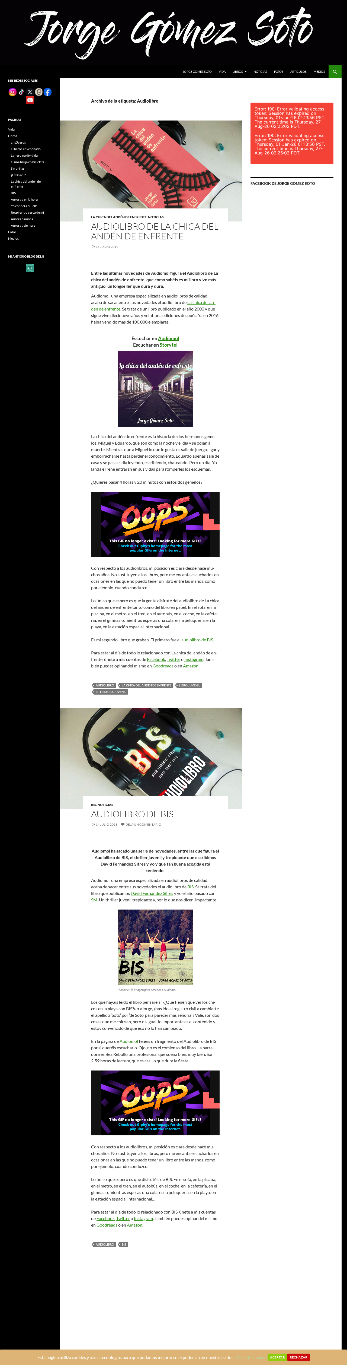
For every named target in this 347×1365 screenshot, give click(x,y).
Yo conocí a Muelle (24, 206)
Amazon (190, 665)
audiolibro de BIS (197, 639)
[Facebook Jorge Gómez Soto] (47, 92)
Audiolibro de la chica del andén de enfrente (155, 231)
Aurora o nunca (22, 219)
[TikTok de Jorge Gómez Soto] (21, 92)
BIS (93, 805)
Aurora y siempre (23, 225)
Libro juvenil (189, 685)
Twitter (173, 659)
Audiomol (168, 338)
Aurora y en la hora (24, 199)
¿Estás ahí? (18, 175)
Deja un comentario (143, 824)
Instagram (193, 659)
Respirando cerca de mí (27, 212)
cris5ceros (18, 142)
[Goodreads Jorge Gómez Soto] (39, 92)
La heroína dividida (24, 155)
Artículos (298, 71)
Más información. (251, 1357)
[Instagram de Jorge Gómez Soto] (12, 92)
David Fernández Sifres (152, 893)
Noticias (260, 71)
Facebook (156, 659)
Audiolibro (105, 685)
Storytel (169, 345)
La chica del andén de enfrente (119, 217)
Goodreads (163, 665)
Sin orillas (17, 168)
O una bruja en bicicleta (27, 162)
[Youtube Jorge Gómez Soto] (30, 100)
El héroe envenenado (26, 149)
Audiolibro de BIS (132, 813)
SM (94, 899)
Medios (319, 71)
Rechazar (298, 1357)
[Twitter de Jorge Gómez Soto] (30, 92)
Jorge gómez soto (197, 71)
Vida (222, 71)
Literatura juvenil (111, 691)
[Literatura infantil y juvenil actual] (30, 267)
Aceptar (277, 1357)
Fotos (278, 71)
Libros (238, 71)
